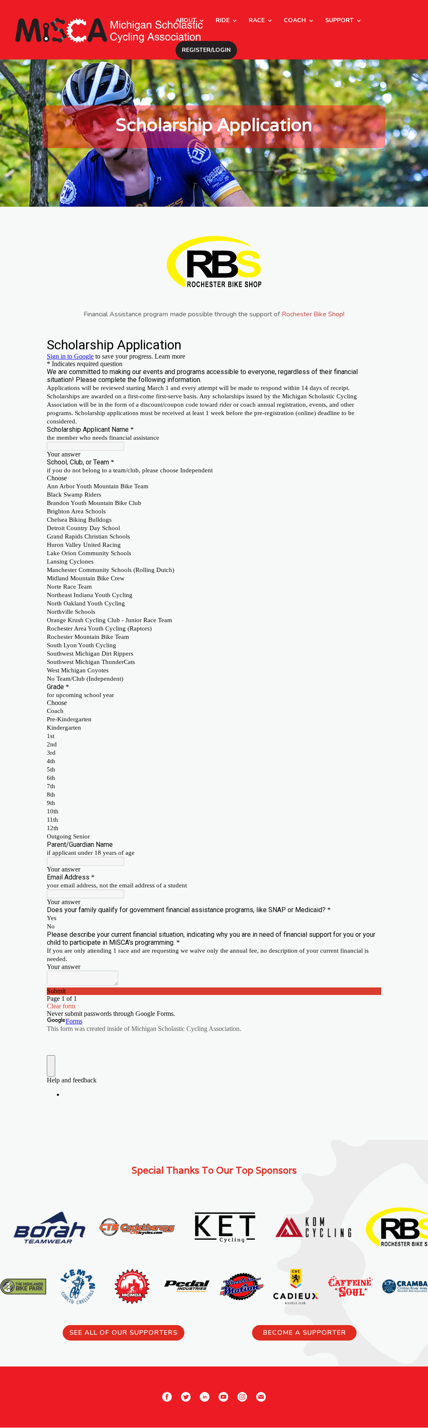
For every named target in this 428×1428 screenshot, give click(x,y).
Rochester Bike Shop (312, 314)
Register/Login (206, 50)
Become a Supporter (304, 1332)
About (186, 21)
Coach (295, 21)
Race (257, 21)
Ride (222, 21)
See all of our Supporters (123, 1332)
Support (339, 21)
